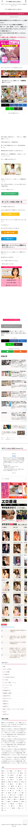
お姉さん (12, 331)
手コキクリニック (6, 331)
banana (14, 455)
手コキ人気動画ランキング (10, 214)
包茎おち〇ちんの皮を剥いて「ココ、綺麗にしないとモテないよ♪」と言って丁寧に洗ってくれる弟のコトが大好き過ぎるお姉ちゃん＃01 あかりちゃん (14, 724)
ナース (23, 331)
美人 (25, 333)
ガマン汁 (17, 331)
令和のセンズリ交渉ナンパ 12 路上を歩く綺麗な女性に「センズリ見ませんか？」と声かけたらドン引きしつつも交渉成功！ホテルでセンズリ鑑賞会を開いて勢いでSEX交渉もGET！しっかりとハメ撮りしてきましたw (14, 752)
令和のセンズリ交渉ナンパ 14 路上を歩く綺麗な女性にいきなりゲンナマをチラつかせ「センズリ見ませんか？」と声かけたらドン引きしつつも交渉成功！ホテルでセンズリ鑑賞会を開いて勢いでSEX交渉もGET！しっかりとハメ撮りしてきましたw (14, 732)
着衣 (21, 333)
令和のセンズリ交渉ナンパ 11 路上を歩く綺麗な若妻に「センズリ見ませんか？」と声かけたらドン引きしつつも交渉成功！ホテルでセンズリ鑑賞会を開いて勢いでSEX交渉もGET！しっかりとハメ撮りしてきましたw (14, 760)
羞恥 (3, 335)
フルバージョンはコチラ (10, 193)
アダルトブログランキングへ (8, 626)
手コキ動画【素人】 (8, 238)
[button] (18, 108)
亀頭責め (4, 333)
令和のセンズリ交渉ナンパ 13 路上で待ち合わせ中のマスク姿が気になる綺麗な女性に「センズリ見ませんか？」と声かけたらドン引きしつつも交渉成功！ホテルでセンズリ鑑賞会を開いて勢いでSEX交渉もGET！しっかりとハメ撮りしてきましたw (14, 742)
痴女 (17, 333)
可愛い (9, 333)
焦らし (13, 333)
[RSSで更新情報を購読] (20, 351)
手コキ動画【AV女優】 (9, 232)
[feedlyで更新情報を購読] (7, 351)
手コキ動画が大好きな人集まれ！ (14, 1)
